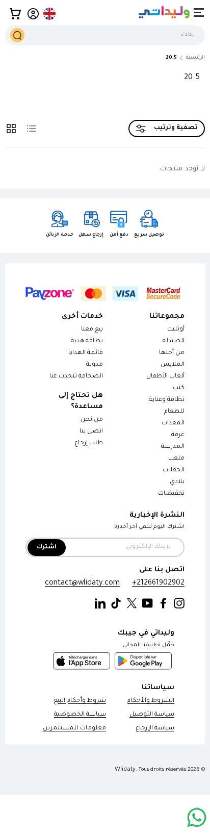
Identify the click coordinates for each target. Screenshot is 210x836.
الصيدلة (174, 341)
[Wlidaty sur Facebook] (163, 603)
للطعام (174, 412)
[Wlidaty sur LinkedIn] (100, 603)
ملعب (176, 458)
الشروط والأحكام (150, 701)
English (50, 14)
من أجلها (172, 353)
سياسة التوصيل (151, 715)
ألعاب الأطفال (165, 376)
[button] (15, 14)
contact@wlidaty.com (82, 583)
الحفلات (174, 470)
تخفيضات (171, 494)
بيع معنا (92, 329)
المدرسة (173, 447)
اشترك (47, 547)
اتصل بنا (91, 431)
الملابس (173, 365)
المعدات (173, 423)
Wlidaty (125, 770)
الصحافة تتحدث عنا (75, 376)
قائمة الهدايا (85, 353)
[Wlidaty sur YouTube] (147, 603)
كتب (179, 388)
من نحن (92, 420)
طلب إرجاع (88, 443)
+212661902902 (158, 583)
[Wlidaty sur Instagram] (179, 603)
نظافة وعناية (167, 400)
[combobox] (105, 35)
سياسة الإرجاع (155, 728)
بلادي (177, 482)
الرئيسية (195, 58)
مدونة (94, 365)
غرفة (178, 435)
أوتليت (176, 329)
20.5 (171, 58)
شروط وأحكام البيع (80, 701)
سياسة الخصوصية (80, 715)
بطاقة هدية (87, 341)
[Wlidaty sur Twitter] (131, 603)
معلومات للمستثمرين (74, 728)
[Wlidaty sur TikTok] (116, 603)
